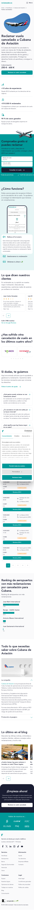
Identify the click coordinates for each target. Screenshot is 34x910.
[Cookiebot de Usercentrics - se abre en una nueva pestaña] (24, 431)
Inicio (2, 7)
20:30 (4, 484)
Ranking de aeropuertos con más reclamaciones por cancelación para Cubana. (16, 585)
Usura (3, 870)
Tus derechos (22, 858)
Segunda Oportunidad (7, 864)
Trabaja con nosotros (7, 887)
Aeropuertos (4, 858)
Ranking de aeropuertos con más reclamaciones (12, 596)
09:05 (4, 550)
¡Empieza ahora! (17, 791)
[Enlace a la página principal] (6, 3)
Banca (3, 861)
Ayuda (20, 855)
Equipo (3, 878)
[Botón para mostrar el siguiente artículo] (8, 778)
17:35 (4, 532)
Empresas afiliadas (23, 861)
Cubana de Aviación (19, 7)
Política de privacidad (24, 884)
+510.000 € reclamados (11, 104)
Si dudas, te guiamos (14, 372)
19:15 (4, 517)
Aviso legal (21, 878)
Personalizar (16, 471)
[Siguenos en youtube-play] (22, 846)
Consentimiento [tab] (7, 436)
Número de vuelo (7, 157)
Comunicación (5, 893)
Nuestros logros (5, 881)
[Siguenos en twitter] (6, 846)
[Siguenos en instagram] (14, 846)
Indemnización (6, 65)
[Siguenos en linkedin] (10, 846)
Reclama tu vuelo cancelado (17, 72)
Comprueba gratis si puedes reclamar (14, 143)
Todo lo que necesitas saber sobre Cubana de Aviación (16, 650)
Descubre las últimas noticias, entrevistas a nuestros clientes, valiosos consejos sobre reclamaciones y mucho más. (16, 738)
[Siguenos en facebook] (2, 846)
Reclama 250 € (17, 492)
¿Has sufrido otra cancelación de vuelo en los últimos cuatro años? (17, 338)
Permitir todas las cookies (17, 466)
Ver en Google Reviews (8, 323)
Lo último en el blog (14, 732)
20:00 (4, 499)
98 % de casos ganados (11, 119)
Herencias (4, 867)
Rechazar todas (17, 477)
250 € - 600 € (7, 68)
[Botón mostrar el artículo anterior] (3, 778)
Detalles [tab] (16, 436)
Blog (2, 890)
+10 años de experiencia (11, 88)
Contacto (20, 864)
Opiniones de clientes (7, 884)
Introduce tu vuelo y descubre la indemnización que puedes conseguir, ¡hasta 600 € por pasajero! (17, 151)
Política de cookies (23, 887)
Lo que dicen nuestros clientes (15, 277)
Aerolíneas (9, 7)
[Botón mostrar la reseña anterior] (3, 316)
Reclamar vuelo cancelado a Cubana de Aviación (16, 40)
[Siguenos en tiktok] (18, 846)
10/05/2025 (6, 482)
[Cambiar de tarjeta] (11, 358)
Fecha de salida (6, 163)
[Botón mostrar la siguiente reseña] (8, 316)
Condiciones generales (24, 881)
